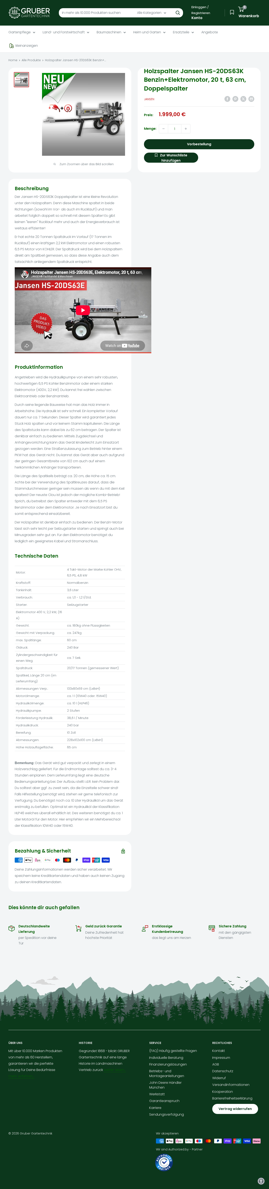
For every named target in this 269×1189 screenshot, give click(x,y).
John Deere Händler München (165, 1085)
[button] (261, 1181)
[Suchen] (178, 12)
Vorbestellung (199, 144)
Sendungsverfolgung (166, 1114)
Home (12, 60)
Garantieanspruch (164, 1100)
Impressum (221, 1057)
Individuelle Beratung (166, 1057)
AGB (215, 1064)
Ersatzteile (181, 32)
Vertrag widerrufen (235, 1108)
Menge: (150, 128)
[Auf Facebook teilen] (227, 99)
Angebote (209, 32)
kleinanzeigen (27, 45)
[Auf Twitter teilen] (243, 99)
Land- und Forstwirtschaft (64, 32)
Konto (196, 17)
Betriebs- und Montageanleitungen (166, 1073)
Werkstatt (157, 1094)
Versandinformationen (230, 1084)
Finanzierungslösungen (168, 1064)
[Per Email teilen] (251, 99)
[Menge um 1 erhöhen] (185, 128)
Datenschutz (222, 1071)
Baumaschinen (109, 32)
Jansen (149, 99)
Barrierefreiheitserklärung (232, 1098)
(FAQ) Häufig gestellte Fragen (173, 1050)
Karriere (155, 1107)
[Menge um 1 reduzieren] (163, 128)
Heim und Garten (147, 32)
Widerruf (219, 1078)
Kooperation (222, 1091)
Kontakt (218, 1050)
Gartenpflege (19, 32)
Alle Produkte (31, 60)
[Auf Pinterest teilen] (235, 99)
